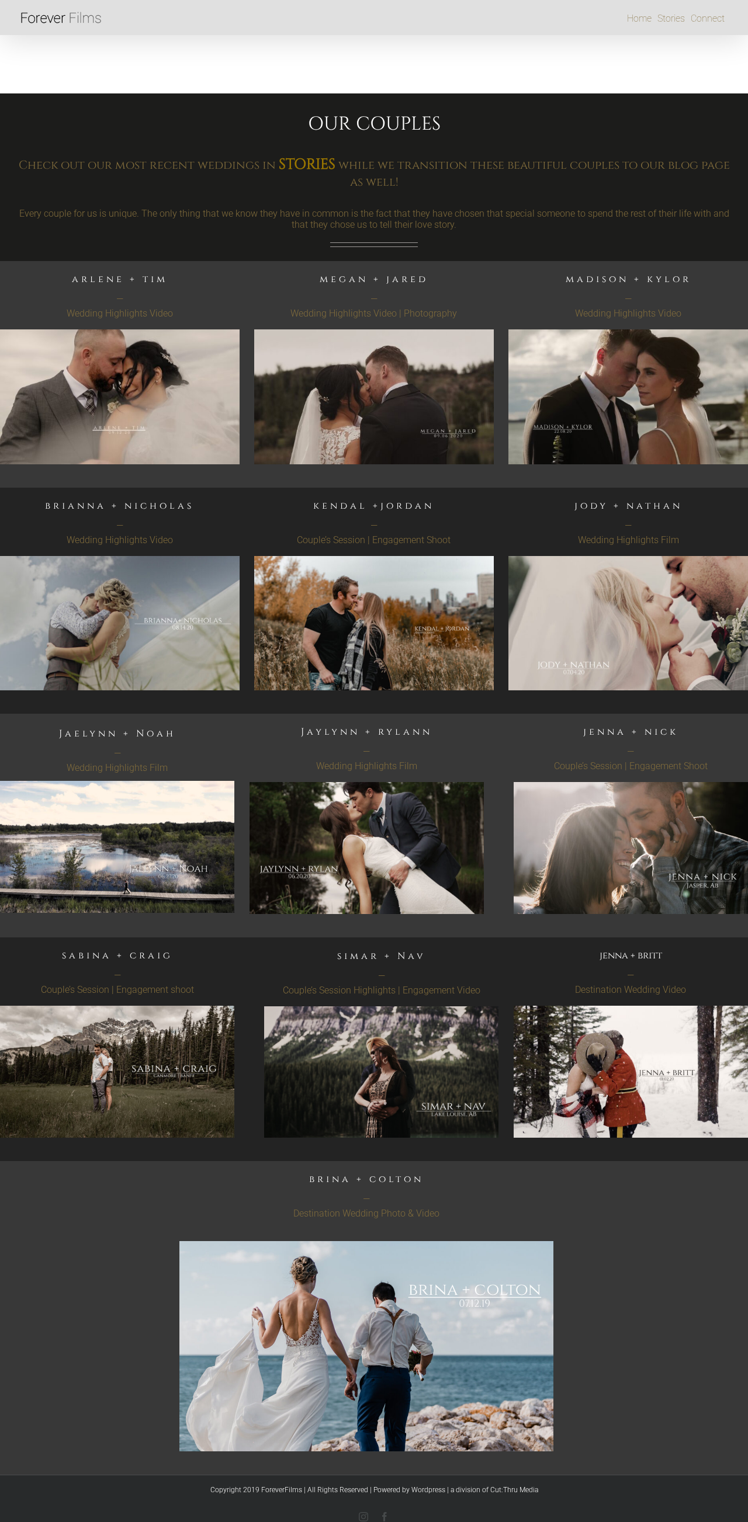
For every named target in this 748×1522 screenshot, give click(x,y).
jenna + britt (631, 955)
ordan (373, 505)
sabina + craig (117, 955)
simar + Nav (381, 956)
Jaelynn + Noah (117, 733)
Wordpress (428, 1490)
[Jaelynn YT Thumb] (117, 785)
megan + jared (374, 279)
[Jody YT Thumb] (628, 560)
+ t (137, 279)
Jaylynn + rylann (366, 731)
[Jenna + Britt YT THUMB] (631, 1010)
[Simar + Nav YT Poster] (381, 1010)
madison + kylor (628, 279)
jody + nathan (628, 505)
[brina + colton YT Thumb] (366, 1245)
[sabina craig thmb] (117, 1010)
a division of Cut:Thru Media (494, 1490)
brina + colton (366, 1179)
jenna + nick (630, 731)
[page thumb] (374, 560)
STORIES (307, 164)
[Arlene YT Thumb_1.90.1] (120, 333)
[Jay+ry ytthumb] (367, 786)
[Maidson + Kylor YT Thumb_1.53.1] (628, 333)
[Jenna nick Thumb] (631, 786)
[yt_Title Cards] (120, 560)
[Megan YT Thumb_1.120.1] (374, 333)
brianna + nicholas (119, 505)
